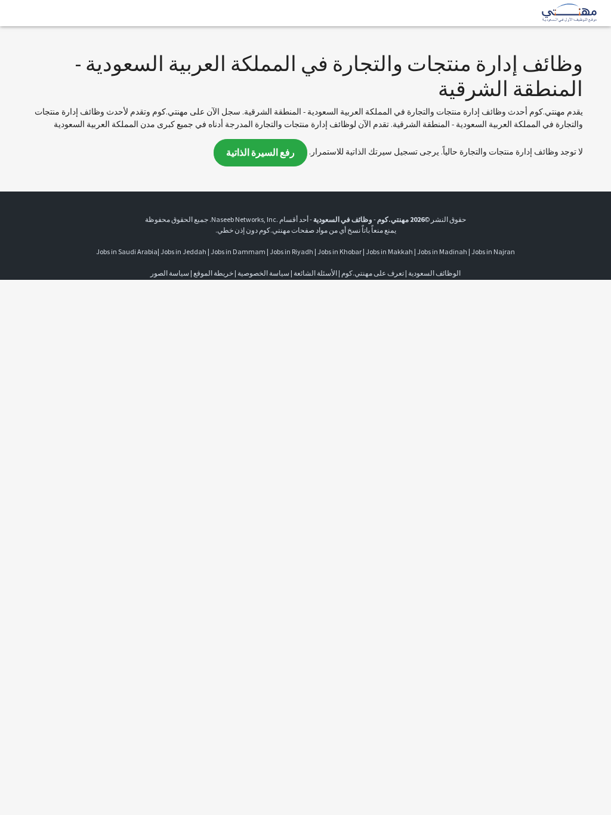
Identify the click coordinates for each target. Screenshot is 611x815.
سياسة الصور (169, 272)
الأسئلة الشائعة (315, 272)
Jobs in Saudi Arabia (127, 251)
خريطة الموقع (213, 272)
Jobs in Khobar (339, 251)
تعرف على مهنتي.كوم (372, 272)
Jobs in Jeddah (183, 251)
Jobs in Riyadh (291, 251)
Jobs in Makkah (389, 251)
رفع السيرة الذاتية (260, 152)
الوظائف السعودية (434, 272)
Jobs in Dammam (238, 251)
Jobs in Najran (493, 251)
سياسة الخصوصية (263, 272)
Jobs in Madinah (442, 251)
